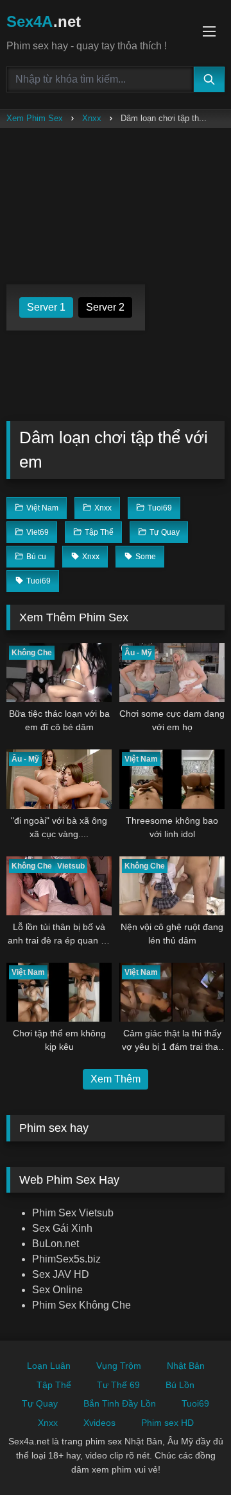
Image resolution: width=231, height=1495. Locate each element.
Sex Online (57, 1289)
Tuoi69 (195, 1403)
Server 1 (46, 307)
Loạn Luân (49, 1365)
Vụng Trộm (118, 1365)
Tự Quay (40, 1403)
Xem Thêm (115, 1079)
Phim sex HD (167, 1422)
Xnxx (91, 118)
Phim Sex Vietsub (73, 1212)
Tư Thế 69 (118, 1385)
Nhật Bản (186, 1365)
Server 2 (105, 307)
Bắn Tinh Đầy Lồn (119, 1403)
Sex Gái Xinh (62, 1228)
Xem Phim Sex (34, 118)
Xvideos (99, 1422)
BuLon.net (55, 1243)
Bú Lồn (180, 1385)
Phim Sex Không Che (81, 1305)
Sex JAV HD (60, 1274)
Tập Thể (54, 1385)
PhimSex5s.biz (66, 1259)
